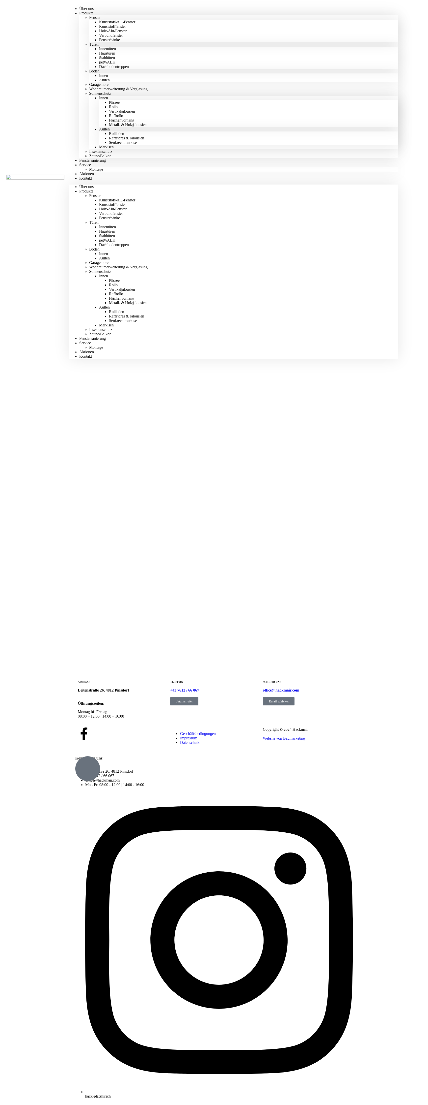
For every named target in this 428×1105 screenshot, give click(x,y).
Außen (104, 80)
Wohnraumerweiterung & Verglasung (118, 89)
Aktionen (86, 352)
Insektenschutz (100, 151)
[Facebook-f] (84, 733)
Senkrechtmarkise (123, 142)
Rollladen (116, 133)
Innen (103, 75)
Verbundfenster (111, 35)
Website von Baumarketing (284, 738)
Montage (96, 169)
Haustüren (107, 53)
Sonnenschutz (100, 93)
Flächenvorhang (121, 120)
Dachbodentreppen (114, 66)
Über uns (86, 187)
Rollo (113, 107)
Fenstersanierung (92, 160)
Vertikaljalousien (122, 111)
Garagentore (98, 84)
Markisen (106, 147)
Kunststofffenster (112, 26)
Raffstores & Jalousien (126, 138)
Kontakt (85, 178)
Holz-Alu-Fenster (113, 31)
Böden (94, 71)
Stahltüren (107, 58)
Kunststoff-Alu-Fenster (117, 22)
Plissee (114, 102)
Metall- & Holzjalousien (128, 125)
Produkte (86, 13)
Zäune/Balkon (100, 334)
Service (85, 165)
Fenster (95, 17)
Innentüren (107, 49)
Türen (94, 44)
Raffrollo (116, 116)
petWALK (107, 62)
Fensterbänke (109, 40)
